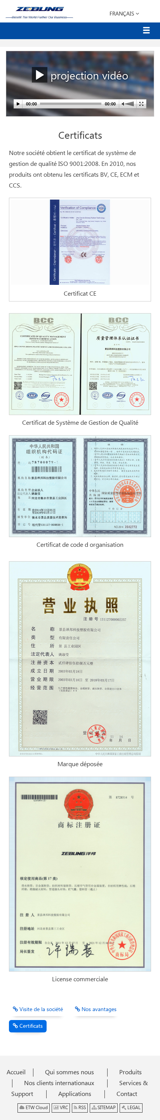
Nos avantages (98, 1009)
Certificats (30, 1026)
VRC (63, 1108)
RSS (81, 1108)
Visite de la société (40, 1009)
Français (123, 13)
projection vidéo (87, 76)
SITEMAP (106, 1108)
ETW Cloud (36, 1108)
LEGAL (133, 1108)
